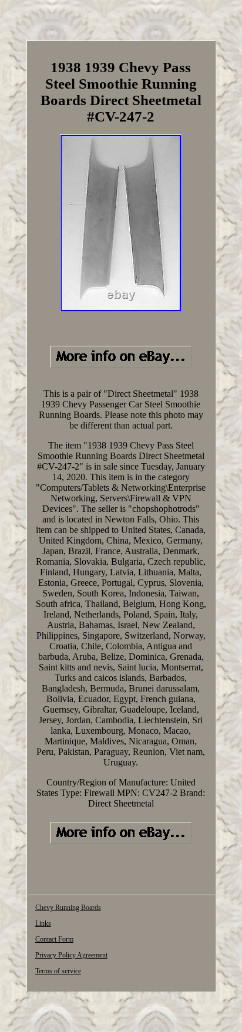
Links (43, 923)
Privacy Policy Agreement (71, 955)
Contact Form (54, 939)
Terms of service (58, 971)
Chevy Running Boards (68, 907)
